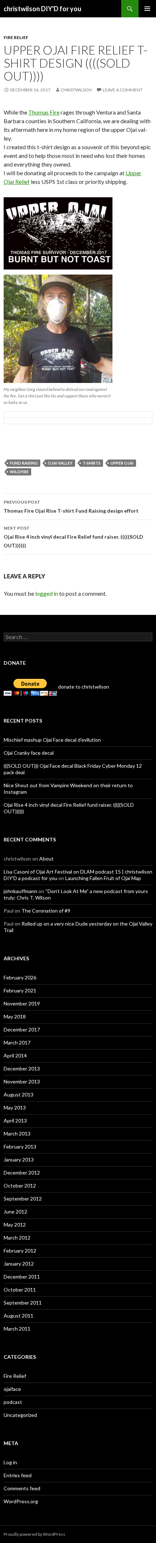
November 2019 (22, 1003)
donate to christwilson (83, 687)
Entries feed (18, 1475)
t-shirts (91, 463)
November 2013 (22, 1081)
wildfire (19, 471)
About (46, 858)
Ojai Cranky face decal (29, 753)
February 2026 (20, 977)
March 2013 (17, 1133)
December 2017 (22, 1029)
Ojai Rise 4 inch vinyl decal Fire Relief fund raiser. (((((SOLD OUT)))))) (73, 536)
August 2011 (18, 1316)
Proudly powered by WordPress (34, 1534)
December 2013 (22, 1068)
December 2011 (22, 1276)
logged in (46, 593)
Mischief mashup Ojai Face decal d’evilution (52, 740)
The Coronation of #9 (45, 911)
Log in (10, 1462)
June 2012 (15, 1211)
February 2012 (20, 1250)
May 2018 (15, 1016)
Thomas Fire (43, 112)
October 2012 (20, 1185)
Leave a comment (123, 89)
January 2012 (19, 1263)
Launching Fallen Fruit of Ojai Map (103, 878)
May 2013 (15, 1107)
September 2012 (23, 1198)
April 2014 (15, 1055)
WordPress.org (21, 1501)
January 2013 (19, 1159)
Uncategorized (20, 1415)
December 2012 (22, 1172)
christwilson (76, 89)
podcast (13, 1402)
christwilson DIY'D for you (42, 9)
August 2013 (18, 1094)
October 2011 (20, 1289)
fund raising (24, 463)
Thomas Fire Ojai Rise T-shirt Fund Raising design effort (71, 506)
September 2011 (23, 1303)
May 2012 (15, 1224)
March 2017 (17, 1042)
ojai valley (60, 463)
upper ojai (122, 463)
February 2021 (20, 990)
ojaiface (12, 1389)
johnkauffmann (20, 891)
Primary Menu (147, 8)
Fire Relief (16, 37)
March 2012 (17, 1237)
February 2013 (20, 1146)
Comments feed (22, 1488)
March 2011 (17, 1329)
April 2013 (15, 1120)
